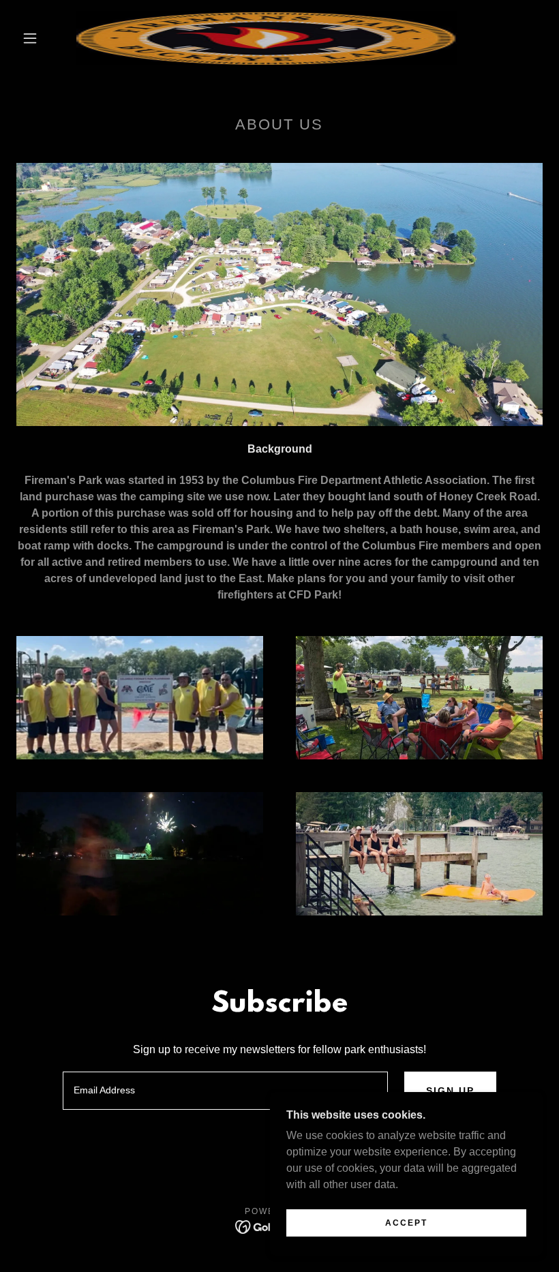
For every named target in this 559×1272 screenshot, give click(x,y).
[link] (266, 38)
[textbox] (225, 1091)
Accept (406, 1223)
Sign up (450, 1090)
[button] (30, 38)
